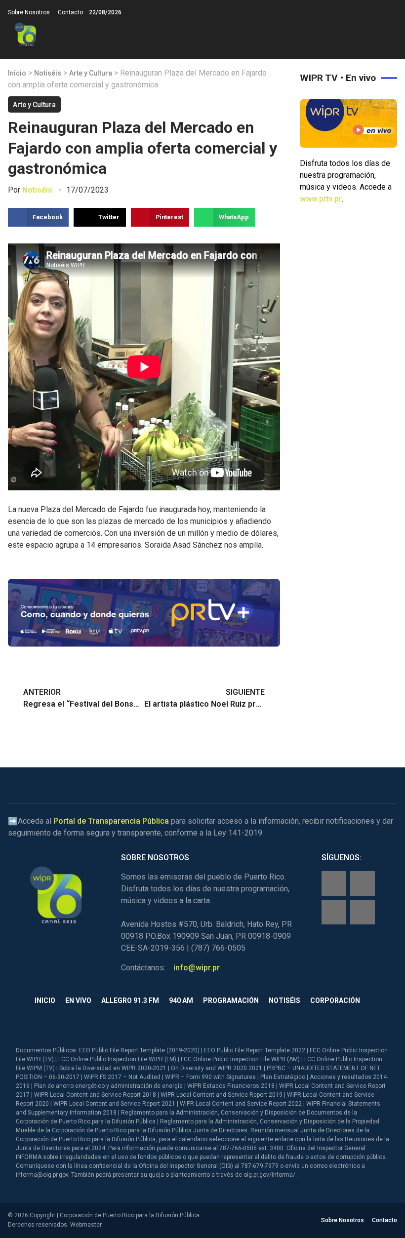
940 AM (181, 1000)
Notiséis (47, 73)
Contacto (70, 12)
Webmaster (86, 1224)
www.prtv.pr (321, 198)
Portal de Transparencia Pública (111, 821)
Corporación (335, 1000)
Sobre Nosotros (29, 12)
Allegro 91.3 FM (130, 1000)
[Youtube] (362, 912)
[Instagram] (362, 883)
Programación (231, 1000)
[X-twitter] (334, 912)
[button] (389, 34)
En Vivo (78, 1000)
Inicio (17, 73)
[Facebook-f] (334, 883)
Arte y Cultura (90, 73)
